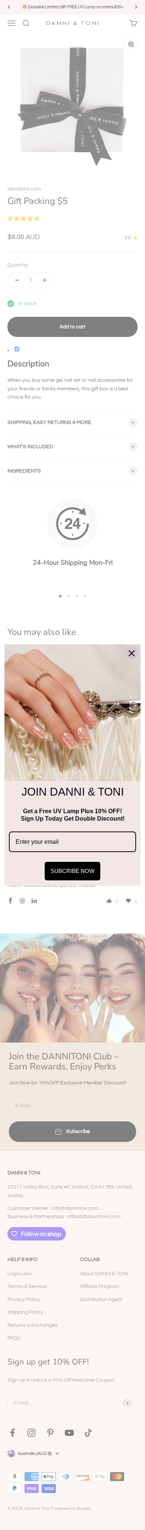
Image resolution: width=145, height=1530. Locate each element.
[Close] (132, 653)
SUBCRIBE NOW (72, 871)
